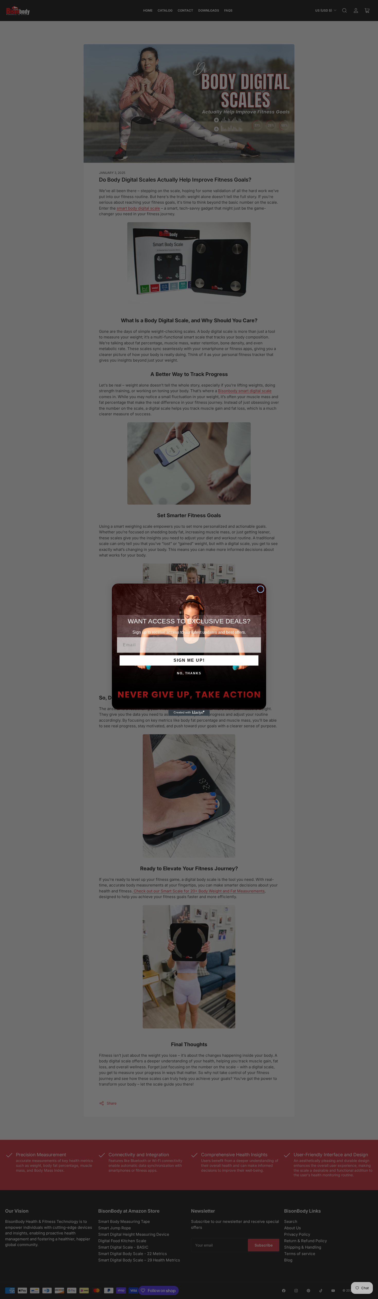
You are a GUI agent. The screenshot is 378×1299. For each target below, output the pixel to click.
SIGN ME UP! (189, 660)
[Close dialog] (260, 589)
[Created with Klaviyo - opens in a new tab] (189, 713)
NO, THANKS (189, 673)
